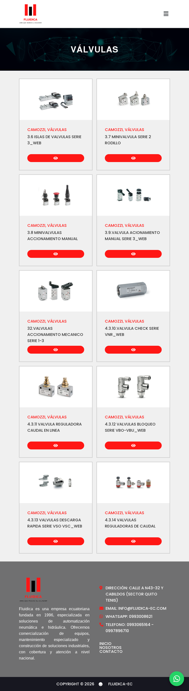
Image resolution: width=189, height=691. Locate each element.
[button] (166, 13)
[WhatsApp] (176, 678)
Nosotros (110, 648)
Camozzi (36, 129)
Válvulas (57, 129)
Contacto (111, 652)
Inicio (105, 644)
